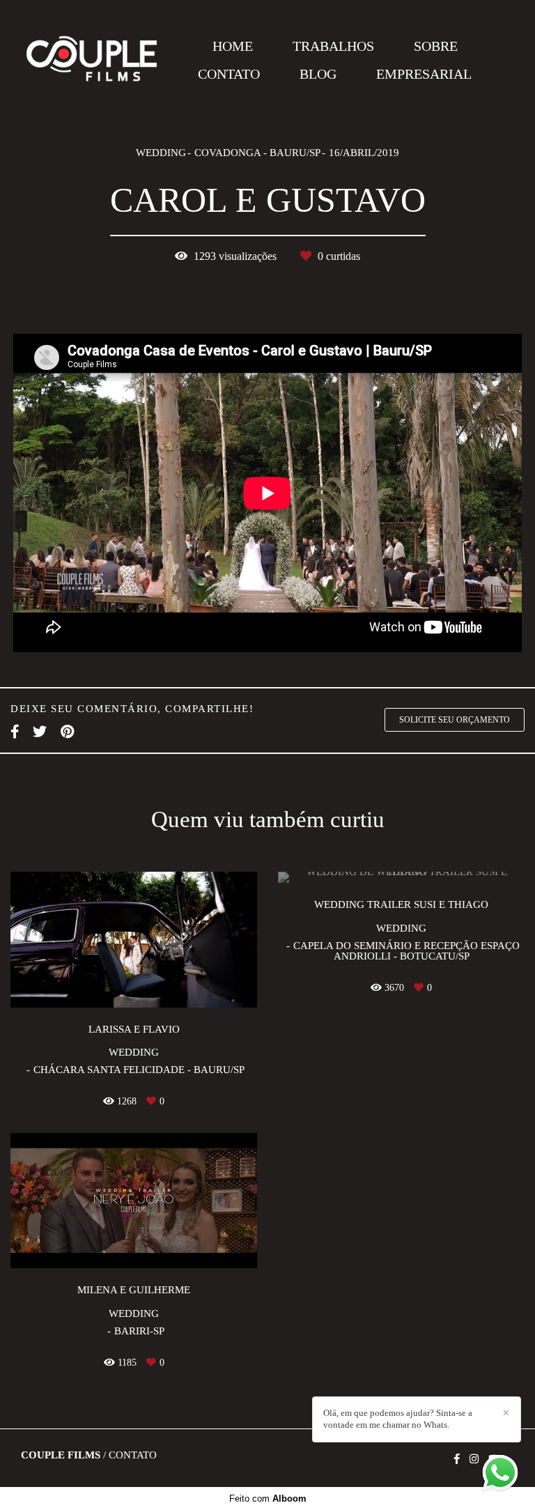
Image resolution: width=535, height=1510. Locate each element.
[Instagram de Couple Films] (474, 1459)
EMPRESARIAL (424, 74)
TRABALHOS (333, 46)
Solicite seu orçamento (454, 720)
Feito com (268, 1498)
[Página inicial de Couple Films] (91, 59)
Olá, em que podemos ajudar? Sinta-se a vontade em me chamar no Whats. (397, 1419)
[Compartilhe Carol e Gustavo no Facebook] (14, 732)
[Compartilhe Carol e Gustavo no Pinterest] (67, 732)
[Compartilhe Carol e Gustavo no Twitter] (40, 732)
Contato (133, 1455)
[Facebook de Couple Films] (456, 1459)
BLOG (318, 74)
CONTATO (229, 74)
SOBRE (436, 46)
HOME (232, 46)
